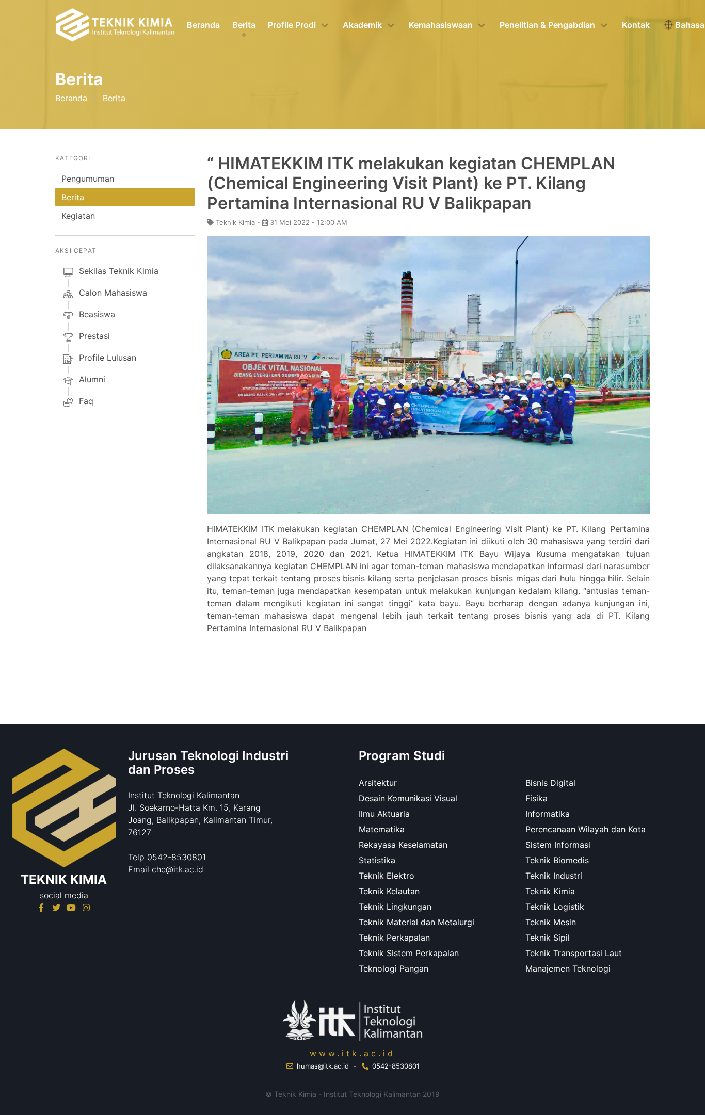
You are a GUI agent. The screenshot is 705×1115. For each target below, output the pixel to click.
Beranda (203, 25)
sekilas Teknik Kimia (118, 271)
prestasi (94, 336)
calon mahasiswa (113, 292)
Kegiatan (78, 216)
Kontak (636, 25)
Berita (243, 25)
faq (86, 401)
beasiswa (97, 314)
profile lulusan (107, 357)
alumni (92, 379)
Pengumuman (87, 178)
